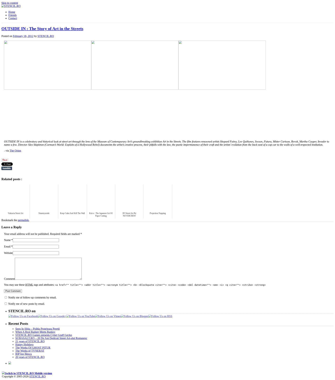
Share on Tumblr (6, 168)
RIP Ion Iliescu (23, 353)
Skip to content (9, 2)
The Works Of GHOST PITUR (32, 347)
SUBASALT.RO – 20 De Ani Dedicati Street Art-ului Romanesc (51, 338)
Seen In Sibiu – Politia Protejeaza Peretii (37, 328)
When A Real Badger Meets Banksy (35, 331)
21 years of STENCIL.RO (30, 341)
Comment (9, 278)
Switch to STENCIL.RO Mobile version (28, 373)
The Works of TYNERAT (29, 350)
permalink (23, 220)
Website (8, 252)
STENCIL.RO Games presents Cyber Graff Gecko (43, 335)
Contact (12, 18)
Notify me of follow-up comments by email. (32, 297)
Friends (12, 15)
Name (7, 240)
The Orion (15, 150)
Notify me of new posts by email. (26, 303)
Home (11, 11)
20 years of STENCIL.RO (30, 357)
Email (7, 246)
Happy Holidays (24, 344)
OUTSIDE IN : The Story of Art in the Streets (42, 28)
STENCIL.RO (46, 36)
